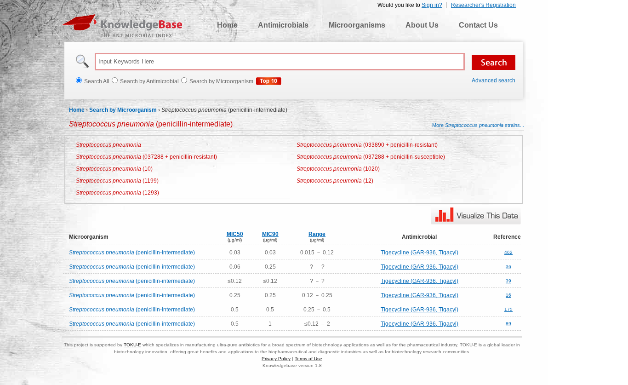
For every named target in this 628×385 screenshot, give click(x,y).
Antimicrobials (283, 25)
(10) (114, 169)
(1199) (117, 181)
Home (227, 25)
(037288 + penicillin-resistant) (146, 157)
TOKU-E (132, 344)
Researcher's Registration (483, 5)
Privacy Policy (276, 358)
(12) (335, 181)
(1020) (338, 169)
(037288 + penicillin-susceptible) (371, 157)
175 (508, 309)
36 (508, 266)
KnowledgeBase (122, 26)
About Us (422, 25)
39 (508, 280)
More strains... (478, 125)
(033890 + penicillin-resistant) (367, 145)
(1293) (117, 193)
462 (508, 252)
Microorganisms (357, 25)
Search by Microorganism (123, 110)
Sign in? (432, 5)
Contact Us (478, 25)
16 (508, 295)
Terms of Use (308, 358)
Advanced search (493, 80)
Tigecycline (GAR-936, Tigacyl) (419, 252)
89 (508, 323)
